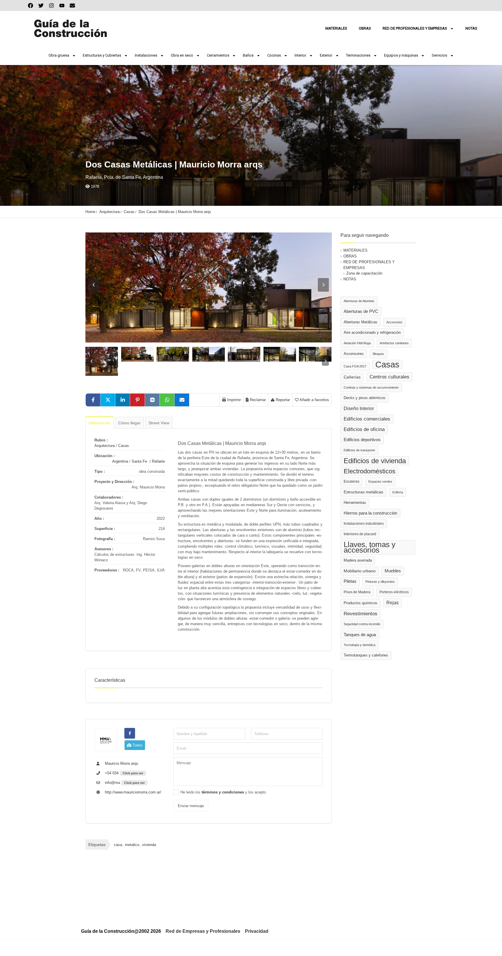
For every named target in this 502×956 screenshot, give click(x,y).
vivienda (149, 845)
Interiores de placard (360, 534)
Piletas (350, 581)
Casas (129, 212)
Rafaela (158, 461)
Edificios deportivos (362, 439)
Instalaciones (146, 55)
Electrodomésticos (369, 471)
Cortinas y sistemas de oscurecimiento (371, 387)
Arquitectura (109, 212)
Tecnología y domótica (359, 645)
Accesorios (394, 322)
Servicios (439, 55)
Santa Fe (139, 461)
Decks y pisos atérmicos (365, 398)
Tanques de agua (360, 634)
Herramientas (355, 503)
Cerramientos (218, 55)
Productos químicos (360, 603)
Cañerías (352, 377)
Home (90, 212)
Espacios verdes (380, 481)
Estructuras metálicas (363, 492)
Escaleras (351, 481)
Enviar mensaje (191, 806)
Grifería (397, 492)
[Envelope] (72, 5)
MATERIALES (336, 28)
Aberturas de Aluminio (359, 301)
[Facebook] (30, 5)
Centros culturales (389, 377)
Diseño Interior (359, 408)
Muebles (393, 571)
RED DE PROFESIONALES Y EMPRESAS (415, 28)
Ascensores (354, 353)
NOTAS (471, 28)
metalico (132, 845)
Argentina (120, 461)
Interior (300, 55)
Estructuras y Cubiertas (102, 55)
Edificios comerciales (367, 419)
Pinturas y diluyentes (380, 581)
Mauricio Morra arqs (121, 763)
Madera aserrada (358, 560)
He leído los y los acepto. (223, 792)
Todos (137, 745)
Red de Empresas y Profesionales (203, 931)
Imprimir (233, 400)
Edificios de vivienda (375, 461)
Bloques (378, 354)
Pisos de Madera (357, 592)
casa (118, 845)
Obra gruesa (59, 55)
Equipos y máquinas (401, 55)
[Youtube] (62, 5)
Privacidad (256, 931)
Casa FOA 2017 (355, 366)
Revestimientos (360, 613)
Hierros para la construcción (370, 513)
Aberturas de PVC (361, 311)
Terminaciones (358, 55)
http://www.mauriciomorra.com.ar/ (132, 792)
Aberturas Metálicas (360, 322)
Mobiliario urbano (360, 571)
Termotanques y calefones (366, 655)
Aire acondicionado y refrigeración (372, 333)
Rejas (392, 602)
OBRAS (365, 28)
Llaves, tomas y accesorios (369, 547)
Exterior (326, 55)
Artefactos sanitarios (394, 343)
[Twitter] (41, 5)
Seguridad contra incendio (362, 624)
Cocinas (274, 55)
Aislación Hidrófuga (357, 343)
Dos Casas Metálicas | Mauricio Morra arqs (175, 212)
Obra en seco (182, 55)
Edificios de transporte (359, 450)
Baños (248, 55)
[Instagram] (51, 5)
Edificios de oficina (364, 429)
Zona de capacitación (364, 273)
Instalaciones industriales (364, 524)
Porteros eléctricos (394, 592)
